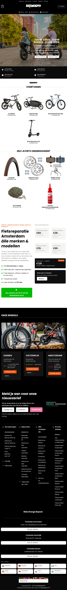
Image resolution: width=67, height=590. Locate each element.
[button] (2, 6)
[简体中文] (22, 578)
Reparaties (28, 1)
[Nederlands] (24, 578)
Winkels (40, 1)
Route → (29, 372)
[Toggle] (3, 427)
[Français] (29, 578)
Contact (34, 1)
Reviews (21, 1)
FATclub (46, 1)
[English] (27, 578)
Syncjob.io (44, 587)
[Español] (45, 578)
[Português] (38, 578)
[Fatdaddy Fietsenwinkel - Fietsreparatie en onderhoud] (33, 7)
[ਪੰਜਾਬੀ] (40, 578)
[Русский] (42, 578)
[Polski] (36, 578)
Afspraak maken (10, 371)
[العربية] (20, 578)
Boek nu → (42, 278)
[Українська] (47, 578)
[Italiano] (33, 578)
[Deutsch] (31, 578)
